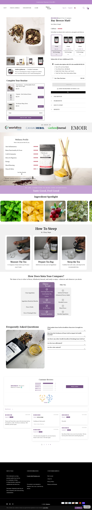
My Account (50, 476)
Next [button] (43, 61)
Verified (46, 402)
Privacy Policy (50, 481)
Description (57, 96)
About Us (49, 478)
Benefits (56, 109)
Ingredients (57, 101)
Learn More (45, 507)
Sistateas (48, 504)
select (41, 87)
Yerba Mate (70, 211)
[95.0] (42, 397)
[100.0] (49, 397)
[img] (8, 415)
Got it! (78, 507)
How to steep (58, 105)
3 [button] (46, 444)
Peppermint (3, 211)
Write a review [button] (74, 386)
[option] (13, 128)
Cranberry (47, 211)
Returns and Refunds (52, 484)
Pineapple (25, 211)
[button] (54, 18)
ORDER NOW (52, 2)
